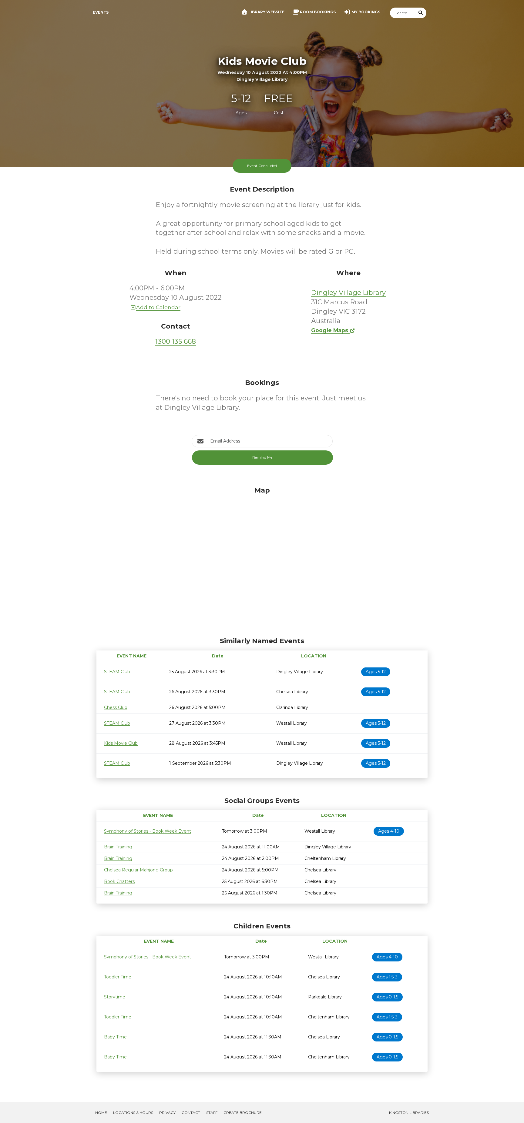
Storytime (114, 997)
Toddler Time (117, 977)
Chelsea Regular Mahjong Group (138, 870)
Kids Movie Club (121, 743)
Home (101, 1112)
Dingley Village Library (348, 293)
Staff (211, 1112)
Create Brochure (242, 1112)
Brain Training (118, 847)
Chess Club (115, 707)
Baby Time (115, 1037)
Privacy (167, 1112)
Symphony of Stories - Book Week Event (147, 831)
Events (101, 12)
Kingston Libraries (409, 1112)
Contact (191, 1112)
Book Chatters (119, 881)
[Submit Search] (421, 13)
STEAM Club (117, 671)
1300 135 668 (175, 341)
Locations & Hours (133, 1112)
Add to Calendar (158, 307)
